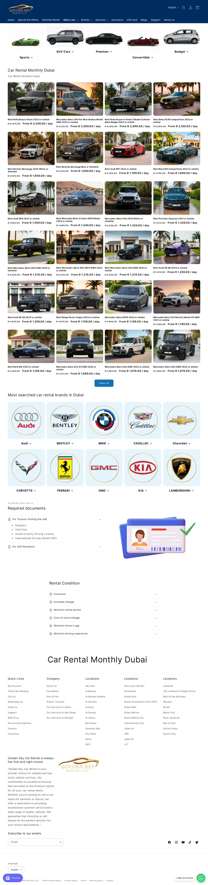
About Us (52, 686)
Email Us (12, 707)
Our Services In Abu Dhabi (61, 712)
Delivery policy (96, 880)
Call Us (12, 696)
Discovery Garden (134, 686)
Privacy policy (71, 880)
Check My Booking (18, 691)
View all (104, 383)
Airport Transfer (56, 701)
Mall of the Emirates (174, 696)
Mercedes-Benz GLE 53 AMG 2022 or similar (76, 368)
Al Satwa (90, 717)
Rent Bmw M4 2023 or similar (23, 367)
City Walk (90, 733)
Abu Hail (90, 686)
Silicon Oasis (170, 728)
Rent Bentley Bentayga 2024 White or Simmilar (28, 170)
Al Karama (91, 701)
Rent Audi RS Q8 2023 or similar (170, 268)
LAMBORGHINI (179, 490)
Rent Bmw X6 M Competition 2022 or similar (173, 120)
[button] (70, 20)
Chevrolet (180, 443)
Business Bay (92, 728)
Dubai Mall (130, 707)
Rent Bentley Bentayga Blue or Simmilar (77, 167)
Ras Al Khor (169, 723)
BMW (102, 443)
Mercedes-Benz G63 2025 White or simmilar (124, 219)
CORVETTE (25, 490)
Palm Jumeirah (171, 717)
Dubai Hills (130, 696)
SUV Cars (63, 51)
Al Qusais (90, 712)
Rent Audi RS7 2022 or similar (121, 169)
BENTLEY (63, 443)
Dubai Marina (131, 712)
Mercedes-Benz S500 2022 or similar (125, 317)
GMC (102, 490)
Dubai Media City (134, 717)
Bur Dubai (91, 723)
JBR (126, 733)
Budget (180, 51)
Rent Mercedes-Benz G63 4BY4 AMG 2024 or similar (79, 269)
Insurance (13, 733)
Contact (109, 880)
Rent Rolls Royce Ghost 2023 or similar (29, 119)
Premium (102, 51)
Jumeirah (168, 686)
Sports (25, 57)
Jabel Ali (129, 728)
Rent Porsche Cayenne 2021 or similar (173, 218)
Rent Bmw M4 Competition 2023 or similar (176, 169)
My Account (14, 686)
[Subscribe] (60, 842)
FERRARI (63, 490)
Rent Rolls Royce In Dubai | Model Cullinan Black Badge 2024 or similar (127, 120)
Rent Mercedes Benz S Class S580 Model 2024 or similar (78, 219)
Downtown (130, 691)
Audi (24, 443)
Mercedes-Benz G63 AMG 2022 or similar (127, 367)
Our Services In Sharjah (60, 717)
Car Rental (52, 691)
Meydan (167, 701)
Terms (83, 880)
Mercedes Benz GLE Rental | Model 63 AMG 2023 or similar (176, 318)
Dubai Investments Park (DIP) (140, 701)
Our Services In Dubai (59, 707)
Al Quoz (89, 707)
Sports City (169, 733)
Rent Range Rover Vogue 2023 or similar (78, 317)
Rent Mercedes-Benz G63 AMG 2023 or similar (126, 269)
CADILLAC (141, 443)
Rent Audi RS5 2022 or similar (24, 218)
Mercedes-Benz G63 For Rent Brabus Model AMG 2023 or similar (79, 120)
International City (134, 723)
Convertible (141, 57)
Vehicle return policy (52, 880)
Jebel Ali (129, 739)
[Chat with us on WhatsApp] (201, 878)
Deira (88, 739)
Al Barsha (90, 691)
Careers (12, 728)
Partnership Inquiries (19, 723)
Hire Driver (53, 696)
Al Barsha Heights (95, 696)
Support (12, 712)
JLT (126, 744)
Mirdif (166, 707)
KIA (141, 490)
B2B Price (13, 717)
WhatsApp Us (15, 701)
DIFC (88, 744)
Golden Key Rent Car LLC (27, 880)
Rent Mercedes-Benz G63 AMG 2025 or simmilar (29, 269)
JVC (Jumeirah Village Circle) (179, 691)
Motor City (169, 712)
